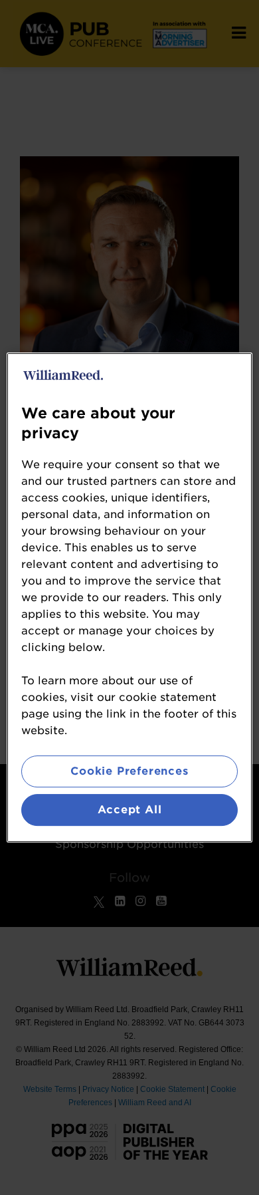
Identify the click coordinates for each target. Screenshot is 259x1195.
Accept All (130, 809)
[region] (130, 597)
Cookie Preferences (129, 771)
